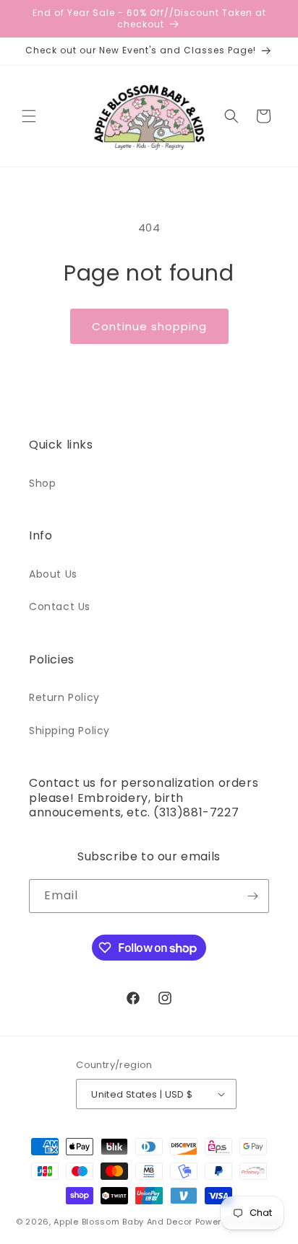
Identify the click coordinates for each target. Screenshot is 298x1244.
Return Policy (64, 697)
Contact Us (59, 606)
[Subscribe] (252, 896)
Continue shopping (149, 326)
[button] (29, 116)
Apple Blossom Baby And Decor (123, 1221)
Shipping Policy (69, 730)
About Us (53, 574)
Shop (42, 483)
